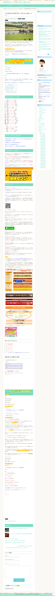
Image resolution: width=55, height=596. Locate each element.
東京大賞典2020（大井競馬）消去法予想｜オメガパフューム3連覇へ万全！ (17, 547)
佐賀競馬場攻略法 (42, 167)
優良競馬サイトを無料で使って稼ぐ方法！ (17, 2)
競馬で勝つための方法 (41, 126)
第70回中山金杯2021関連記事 (9, 87)
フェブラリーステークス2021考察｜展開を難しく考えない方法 (19, 528)
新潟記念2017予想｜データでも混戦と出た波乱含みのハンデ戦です (14, 542)
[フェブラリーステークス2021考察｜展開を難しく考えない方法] (7, 531)
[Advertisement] (19, 381)
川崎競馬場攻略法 (42, 151)
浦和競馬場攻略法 (42, 154)
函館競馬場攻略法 (42, 148)
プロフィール (46, 5)
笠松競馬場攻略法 (42, 163)
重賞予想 (23, 18)
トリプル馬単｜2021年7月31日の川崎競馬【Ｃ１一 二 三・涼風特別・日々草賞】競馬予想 (44, 49)
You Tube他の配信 (9, 5)
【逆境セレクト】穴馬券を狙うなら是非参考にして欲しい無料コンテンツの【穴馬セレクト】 (44, 39)
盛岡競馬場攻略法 (42, 157)
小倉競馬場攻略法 (42, 145)
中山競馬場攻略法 (42, 136)
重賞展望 (40, 117)
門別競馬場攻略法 (42, 155)
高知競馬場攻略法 (42, 166)
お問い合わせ (21, 5)
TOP (11, 8)
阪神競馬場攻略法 (42, 139)
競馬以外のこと (40, 127)
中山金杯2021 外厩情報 (9, 88)
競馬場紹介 (40, 130)
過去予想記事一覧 (40, 77)
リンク (34, 5)
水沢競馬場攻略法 (42, 158)
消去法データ (41, 108)
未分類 (39, 121)
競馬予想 (19, 18)
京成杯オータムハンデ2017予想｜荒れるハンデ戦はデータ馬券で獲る (15, 540)
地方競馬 (40, 114)
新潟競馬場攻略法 (42, 142)
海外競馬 (40, 115)
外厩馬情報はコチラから (19, 168)
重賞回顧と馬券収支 (41, 118)
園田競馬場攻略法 (42, 164)
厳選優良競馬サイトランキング (43, 28)
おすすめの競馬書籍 (41, 123)
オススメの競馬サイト (41, 124)
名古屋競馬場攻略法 (43, 161)
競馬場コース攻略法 (42, 133)
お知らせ (39, 120)
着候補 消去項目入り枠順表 (9, 86)
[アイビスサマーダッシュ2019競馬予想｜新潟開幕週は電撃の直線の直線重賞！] (7, 536)
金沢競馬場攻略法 (42, 160)
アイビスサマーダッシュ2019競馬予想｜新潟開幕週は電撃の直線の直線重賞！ (21, 533)
